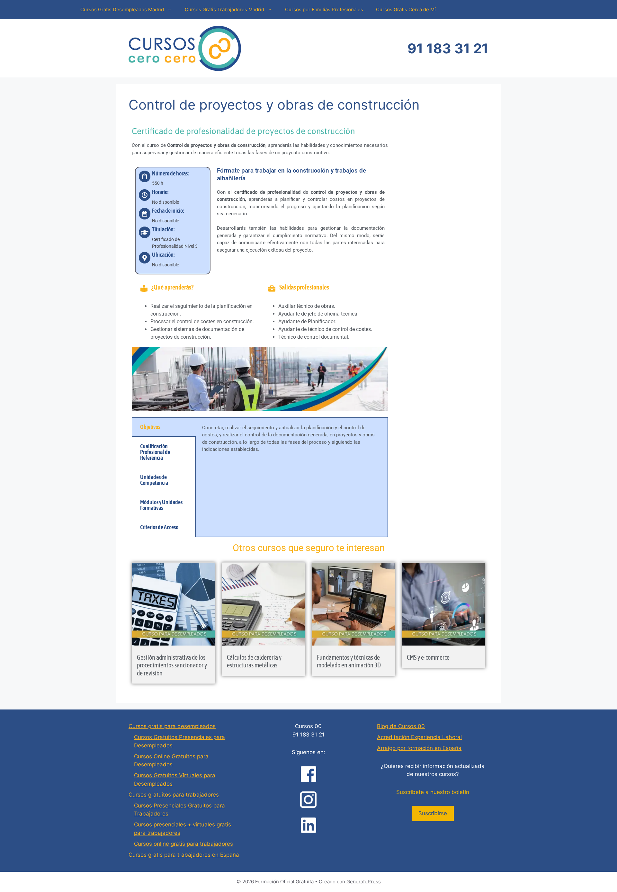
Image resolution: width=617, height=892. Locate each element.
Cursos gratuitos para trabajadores (174, 794)
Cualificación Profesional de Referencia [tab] (155, 452)
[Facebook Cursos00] (308, 774)
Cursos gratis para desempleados (172, 726)
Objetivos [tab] (150, 427)
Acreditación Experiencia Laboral (419, 737)
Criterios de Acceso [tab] (159, 527)
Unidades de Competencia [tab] (154, 480)
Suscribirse (432, 813)
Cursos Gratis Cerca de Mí (406, 9)
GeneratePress (363, 882)
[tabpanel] (292, 442)
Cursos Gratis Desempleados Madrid (122, 9)
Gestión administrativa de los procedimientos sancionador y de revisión (172, 665)
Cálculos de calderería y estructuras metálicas (254, 661)
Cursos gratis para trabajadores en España (184, 855)
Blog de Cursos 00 (401, 726)
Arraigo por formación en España (419, 748)
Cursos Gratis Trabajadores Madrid (224, 9)
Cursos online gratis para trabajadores (183, 844)
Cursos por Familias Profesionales (324, 9)
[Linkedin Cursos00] (308, 825)
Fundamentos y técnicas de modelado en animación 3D (349, 661)
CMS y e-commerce (428, 657)
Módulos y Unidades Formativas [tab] (161, 505)
